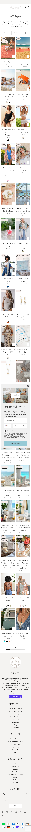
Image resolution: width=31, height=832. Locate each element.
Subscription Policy (15, 747)
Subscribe (15, 805)
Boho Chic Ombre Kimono (8, 280)
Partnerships (15, 727)
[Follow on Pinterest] (20, 812)
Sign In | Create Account (15, 708)
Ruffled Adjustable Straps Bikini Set (22, 131)
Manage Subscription (15, 717)
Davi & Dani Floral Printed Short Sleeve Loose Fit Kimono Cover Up (8, 171)
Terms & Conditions (15, 739)
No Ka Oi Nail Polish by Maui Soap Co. (8, 244)
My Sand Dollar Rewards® (15, 711)
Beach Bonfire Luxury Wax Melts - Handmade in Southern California (8, 562)
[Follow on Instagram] (11, 812)
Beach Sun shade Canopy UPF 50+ (23, 95)
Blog (15, 725)
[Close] (28, 386)
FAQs (15, 763)
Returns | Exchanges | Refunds (15, 741)
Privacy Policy (15, 749)
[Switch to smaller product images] (28, 33)
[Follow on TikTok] (2, 815)
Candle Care (15, 772)
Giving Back (15, 722)
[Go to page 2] (23, 647)
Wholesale (15, 782)
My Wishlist (15, 714)
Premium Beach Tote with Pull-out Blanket (23, 63)
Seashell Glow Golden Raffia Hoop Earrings (8, 209)
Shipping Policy (15, 744)
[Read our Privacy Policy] (26, 434)
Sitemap (15, 752)
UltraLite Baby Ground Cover (8, 63)
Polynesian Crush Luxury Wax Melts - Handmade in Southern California (23, 564)
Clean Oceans (15, 719)
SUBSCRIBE (15, 444)
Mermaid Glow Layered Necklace (23, 634)
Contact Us (15, 766)
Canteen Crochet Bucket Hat (23, 169)
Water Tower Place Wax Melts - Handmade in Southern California (23, 455)
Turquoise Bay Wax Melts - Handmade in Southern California (23, 492)
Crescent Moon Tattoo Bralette (8, 599)
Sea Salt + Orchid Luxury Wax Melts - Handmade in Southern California (8, 456)
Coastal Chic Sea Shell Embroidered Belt (8, 351)
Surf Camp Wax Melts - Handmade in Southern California (23, 528)
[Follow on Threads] (16, 812)
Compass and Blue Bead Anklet (23, 351)
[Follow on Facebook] (2, 812)
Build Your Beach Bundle (23, 280)
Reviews (15, 777)
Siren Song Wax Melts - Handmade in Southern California (8, 492)
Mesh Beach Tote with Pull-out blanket (8, 95)
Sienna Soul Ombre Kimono (23, 244)
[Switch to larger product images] (25, 33)
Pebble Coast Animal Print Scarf (8, 315)
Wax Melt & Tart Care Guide (15, 774)
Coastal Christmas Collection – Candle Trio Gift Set (23, 210)
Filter (5, 32)
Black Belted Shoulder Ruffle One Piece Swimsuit (8, 132)
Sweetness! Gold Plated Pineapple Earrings (23, 315)
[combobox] (7, 426)
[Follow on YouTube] (25, 812)
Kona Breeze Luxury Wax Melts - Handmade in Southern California (8, 528)
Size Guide (15, 769)
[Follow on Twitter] (7, 812)
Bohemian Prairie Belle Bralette (23, 599)
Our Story (15, 780)
